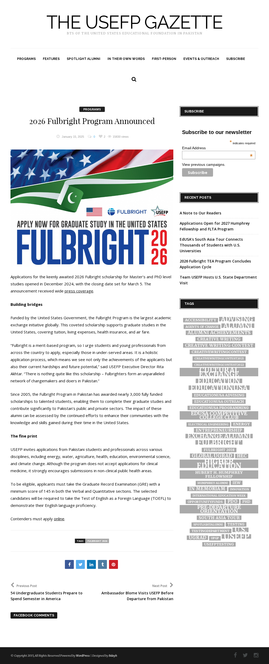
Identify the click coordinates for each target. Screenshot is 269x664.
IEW (236, 483)
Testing (236, 524)
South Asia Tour (219, 518)
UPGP (215, 538)
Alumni (237, 325)
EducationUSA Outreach (219, 401)
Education (219, 381)
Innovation (239, 489)
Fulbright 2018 (219, 450)
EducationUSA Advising (219, 395)
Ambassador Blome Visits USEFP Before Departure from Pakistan (137, 592)
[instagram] (253, 655)
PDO (232, 501)
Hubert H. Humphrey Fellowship (219, 474)
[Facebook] (233, 655)
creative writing (219, 339)
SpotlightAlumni (208, 524)
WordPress (83, 655)
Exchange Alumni (219, 436)
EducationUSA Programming (219, 408)
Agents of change (202, 327)
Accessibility (200, 320)
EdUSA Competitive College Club (219, 415)
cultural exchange (219, 372)
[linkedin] (91, 564)
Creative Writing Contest (219, 345)
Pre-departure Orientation (219, 509)
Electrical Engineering (208, 424)
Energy (241, 424)
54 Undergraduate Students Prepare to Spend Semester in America (46, 592)
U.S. (240, 530)
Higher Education (219, 464)
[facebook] (69, 564)
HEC (241, 456)
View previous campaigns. (203, 164)
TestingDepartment (211, 531)
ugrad (197, 538)
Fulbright (219, 442)
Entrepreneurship (219, 430)
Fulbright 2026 (97, 541)
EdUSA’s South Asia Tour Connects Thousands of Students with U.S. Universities (211, 245)
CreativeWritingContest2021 (219, 358)
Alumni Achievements (219, 333)
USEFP (236, 536)
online (59, 518)
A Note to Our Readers (200, 212)
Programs (92, 109)
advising (237, 319)
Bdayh (113, 655)
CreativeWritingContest (219, 352)
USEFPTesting (219, 544)
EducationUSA (219, 387)
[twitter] (80, 564)
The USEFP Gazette (134, 22)
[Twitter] (242, 655)
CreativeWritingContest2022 (219, 365)
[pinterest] (113, 564)
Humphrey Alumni (213, 483)
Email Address (217, 148)
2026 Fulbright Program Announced (92, 121)
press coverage (79, 291)
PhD (246, 502)
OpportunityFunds (205, 502)
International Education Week (219, 495)
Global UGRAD (212, 456)
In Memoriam (207, 489)
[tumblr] (102, 564)
